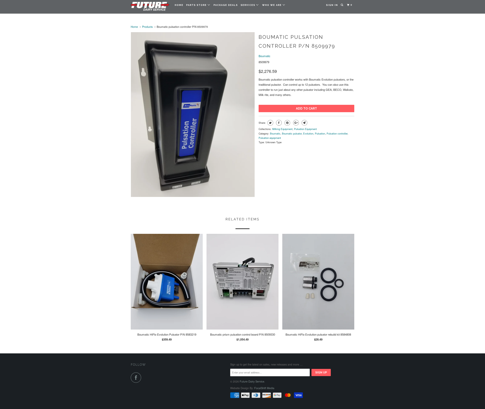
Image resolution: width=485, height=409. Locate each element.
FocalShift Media (264, 388)
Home (179, 5)
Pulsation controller (337, 133)
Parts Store (197, 5)
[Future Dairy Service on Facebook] (137, 377)
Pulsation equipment (270, 138)
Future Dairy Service (252, 381)
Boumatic (264, 56)
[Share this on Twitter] (270, 123)
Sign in (332, 5)
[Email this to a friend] (304, 123)
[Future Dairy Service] (150, 7)
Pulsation (320, 133)
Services (248, 5)
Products (147, 27)
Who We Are (272, 5)
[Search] (342, 5)
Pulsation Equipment (305, 129)
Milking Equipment (282, 129)
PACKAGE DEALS (226, 5)
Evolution (308, 133)
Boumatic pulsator (292, 133)
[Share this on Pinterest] (287, 123)
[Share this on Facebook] (278, 123)
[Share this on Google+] (295, 123)
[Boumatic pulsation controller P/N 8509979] (193, 114)
